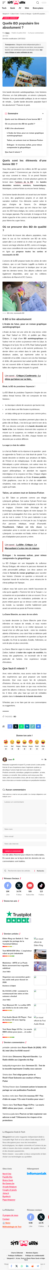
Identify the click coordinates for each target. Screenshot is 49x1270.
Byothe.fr (7, 1196)
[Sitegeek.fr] (16, 2)
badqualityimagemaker (12, 1065)
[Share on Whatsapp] (21, 1266)
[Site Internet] (42, 759)
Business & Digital (9, 986)
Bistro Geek (8, 1180)
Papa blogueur (9, 1200)
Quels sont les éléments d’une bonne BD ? (23, 119)
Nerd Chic (7, 1174)
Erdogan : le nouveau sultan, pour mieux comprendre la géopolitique (24, 146)
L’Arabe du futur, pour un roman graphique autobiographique (25, 134)
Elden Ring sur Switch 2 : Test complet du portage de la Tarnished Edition (15, 941)
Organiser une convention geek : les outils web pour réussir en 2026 (17, 979)
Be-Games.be (8, 1183)
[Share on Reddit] (32, 1266)
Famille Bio (7, 1177)
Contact (6, 1219)
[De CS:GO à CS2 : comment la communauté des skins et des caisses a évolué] (40, 994)
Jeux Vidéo (6, 972)
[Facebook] (8, 889)
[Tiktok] (41, 889)
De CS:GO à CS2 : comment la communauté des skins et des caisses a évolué (15, 993)
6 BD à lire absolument (14, 128)
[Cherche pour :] (20, 871)
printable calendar (10, 1047)
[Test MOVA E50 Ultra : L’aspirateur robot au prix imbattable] (40, 954)
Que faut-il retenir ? (13, 152)
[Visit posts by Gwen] (5, 759)
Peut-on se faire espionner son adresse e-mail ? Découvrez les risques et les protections (24, 1117)
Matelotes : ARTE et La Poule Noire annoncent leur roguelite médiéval (16, 965)
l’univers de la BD (24, 182)
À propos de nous (10, 1215)
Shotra (5, 1074)
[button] (5, 2)
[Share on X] (16, 1266)
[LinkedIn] (45, 759)
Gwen (7, 33)
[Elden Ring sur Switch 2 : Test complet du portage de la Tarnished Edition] (40, 942)
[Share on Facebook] (11, 1266)
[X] (19, 889)
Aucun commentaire (37, 33)
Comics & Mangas (10, 18)
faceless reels (8, 1096)
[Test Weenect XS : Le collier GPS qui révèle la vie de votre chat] (40, 1008)
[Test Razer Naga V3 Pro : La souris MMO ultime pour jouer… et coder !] (40, 1032)
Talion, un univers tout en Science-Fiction (25, 140)
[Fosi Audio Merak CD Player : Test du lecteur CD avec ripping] (40, 1020)
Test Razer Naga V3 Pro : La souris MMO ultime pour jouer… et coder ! (17, 1032)
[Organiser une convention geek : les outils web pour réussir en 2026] (40, 980)
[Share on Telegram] (37, 1266)
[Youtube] (30, 889)
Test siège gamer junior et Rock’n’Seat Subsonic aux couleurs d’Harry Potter (22, 1077)
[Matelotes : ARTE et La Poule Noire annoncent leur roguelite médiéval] (40, 966)
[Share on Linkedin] (27, 1266)
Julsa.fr (6, 1193)
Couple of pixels (10, 1190)
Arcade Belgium (10, 1187)
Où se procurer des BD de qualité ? (20, 124)
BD (15, 717)
